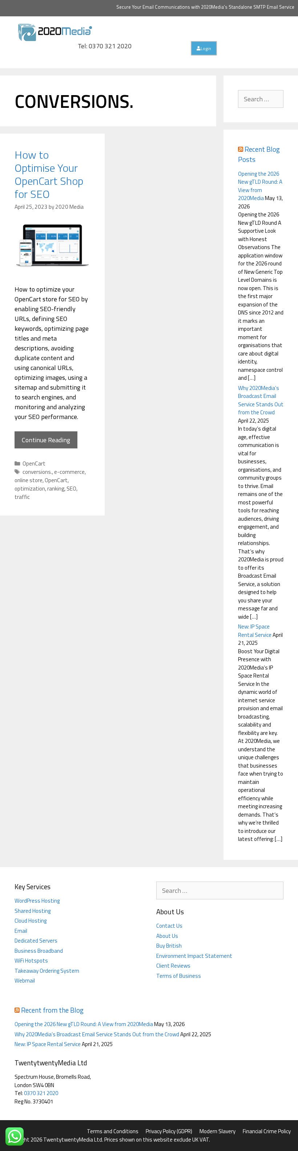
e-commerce (69, 472)
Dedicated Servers (36, 940)
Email (21, 931)
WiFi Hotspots (31, 960)
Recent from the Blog (52, 1010)
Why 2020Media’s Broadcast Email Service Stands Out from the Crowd (260, 400)
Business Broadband (39, 951)
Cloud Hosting (31, 920)
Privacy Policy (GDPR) (169, 1131)
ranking (55, 488)
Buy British (169, 945)
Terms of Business (178, 976)
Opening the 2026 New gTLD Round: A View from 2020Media (260, 186)
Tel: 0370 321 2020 (105, 46)
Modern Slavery (217, 1131)
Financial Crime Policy (267, 1131)
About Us (167, 936)
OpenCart (34, 463)
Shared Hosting (33, 911)
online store (29, 480)
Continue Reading (46, 440)
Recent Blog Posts (259, 154)
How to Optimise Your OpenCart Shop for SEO (49, 174)
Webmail (25, 980)
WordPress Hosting (37, 900)
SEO (71, 488)
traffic (22, 497)
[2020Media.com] (55, 31)
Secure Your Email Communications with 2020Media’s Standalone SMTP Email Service (205, 7)
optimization (30, 488)
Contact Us (169, 926)
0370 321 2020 (41, 1093)
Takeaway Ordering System (47, 971)
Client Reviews (173, 965)
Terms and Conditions (112, 1131)
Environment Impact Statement (194, 956)
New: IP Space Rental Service (254, 630)
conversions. (37, 472)
